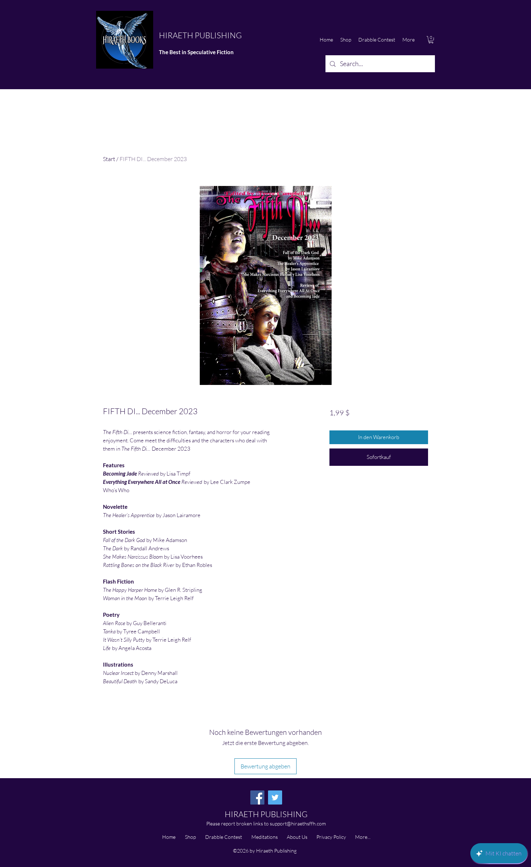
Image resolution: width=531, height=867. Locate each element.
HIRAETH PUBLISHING (200, 35)
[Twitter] (275, 797)
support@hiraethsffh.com (298, 823)
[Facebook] (257, 797)
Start (109, 158)
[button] (431, 39)
